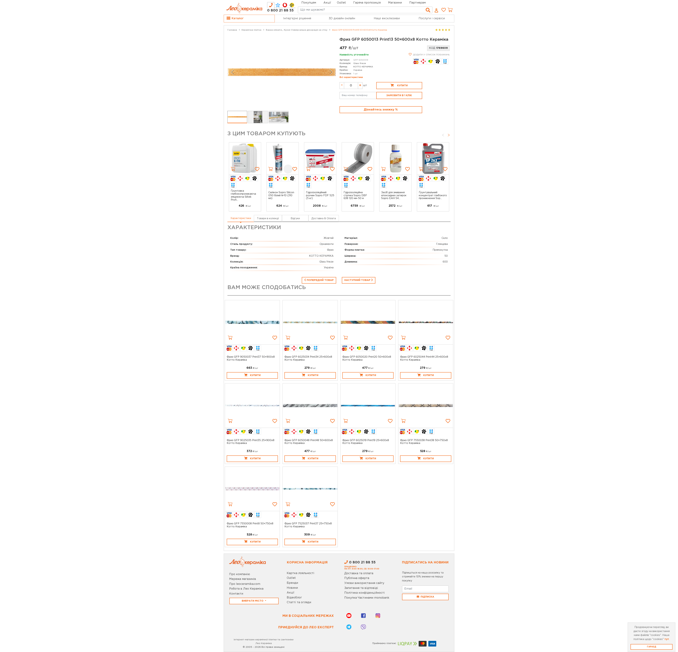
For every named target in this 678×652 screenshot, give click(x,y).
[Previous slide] (232, 72)
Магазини (395, 2)
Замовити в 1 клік (399, 95)
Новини (292, 588)
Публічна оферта (356, 578)
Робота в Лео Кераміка (246, 588)
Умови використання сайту (364, 583)
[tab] (270, 5)
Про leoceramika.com (244, 584)
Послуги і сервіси (432, 18)
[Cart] (233, 169)
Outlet (291, 578)
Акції (327, 2)
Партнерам (417, 2)
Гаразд (651, 647)
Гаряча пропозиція (367, 2)
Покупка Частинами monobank (366, 597)
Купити (402, 86)
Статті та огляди (299, 602)
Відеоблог (294, 597)
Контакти (236, 593)
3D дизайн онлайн (342, 18)
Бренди (292, 583)
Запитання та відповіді (361, 588)
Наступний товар (357, 280)
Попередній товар (320, 280)
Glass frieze (359, 63)
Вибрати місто (253, 601)
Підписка (427, 597)
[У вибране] (257, 169)
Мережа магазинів (242, 579)
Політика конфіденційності (364, 593)
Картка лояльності (300, 573)
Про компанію (239, 574)
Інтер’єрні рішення (297, 18)
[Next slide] (331, 72)
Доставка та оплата (358, 573)
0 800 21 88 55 (280, 10)
